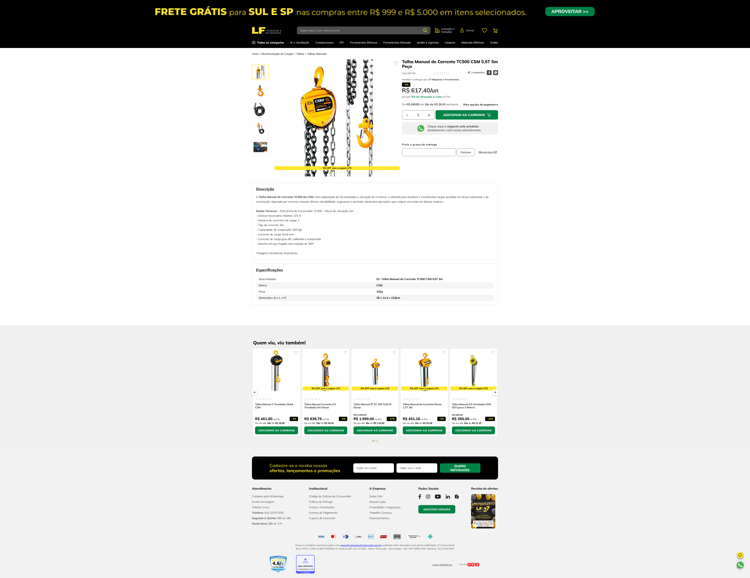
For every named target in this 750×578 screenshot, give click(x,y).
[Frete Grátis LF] (375, 11)
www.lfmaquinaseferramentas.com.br (360, 545)
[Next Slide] (495, 392)
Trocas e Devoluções (322, 507)
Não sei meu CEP (488, 152)
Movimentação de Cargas (277, 53)
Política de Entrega (320, 502)
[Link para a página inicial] (255, 54)
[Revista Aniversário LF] (483, 527)
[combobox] (366, 30)
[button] (740, 556)
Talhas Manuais (317, 53)
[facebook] (489, 72)
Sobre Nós (375, 496)
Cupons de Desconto (322, 518)
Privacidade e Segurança (384, 507)
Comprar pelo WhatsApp (267, 496)
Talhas (300, 53)
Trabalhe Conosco (380, 512)
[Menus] (484, 30)
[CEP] (429, 149)
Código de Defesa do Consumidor (330, 496)
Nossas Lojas (377, 502)
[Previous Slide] (255, 392)
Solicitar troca (260, 507)
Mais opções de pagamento (480, 104)
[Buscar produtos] (425, 30)
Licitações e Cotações (447, 30)
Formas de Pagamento (323, 512)
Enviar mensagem (263, 502)
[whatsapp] (495, 72)
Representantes (379, 518)
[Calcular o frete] (466, 152)
